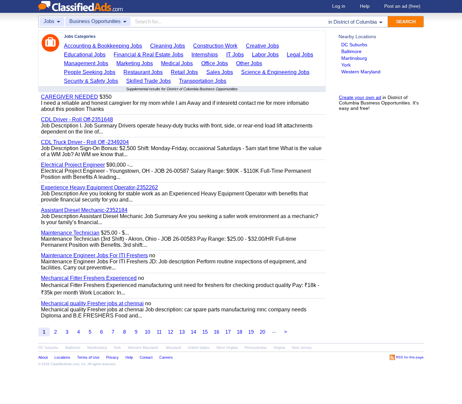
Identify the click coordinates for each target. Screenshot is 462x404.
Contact (146, 357)
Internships (204, 54)
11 (159, 332)
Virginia (279, 348)
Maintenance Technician (70, 233)
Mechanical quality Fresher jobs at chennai (92, 303)
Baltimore (351, 51)
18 (239, 332)
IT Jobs (235, 54)
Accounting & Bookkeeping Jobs (103, 46)
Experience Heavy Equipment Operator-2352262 (99, 187)
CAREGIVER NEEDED (69, 97)
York (346, 65)
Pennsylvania (256, 348)
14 (193, 332)
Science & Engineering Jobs (275, 72)
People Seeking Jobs (89, 72)
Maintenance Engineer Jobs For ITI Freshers (94, 255)
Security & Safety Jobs (91, 81)
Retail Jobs (184, 72)
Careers (166, 357)
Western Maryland (360, 71)
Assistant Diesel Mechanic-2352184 (84, 210)
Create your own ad (360, 97)
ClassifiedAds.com (65, 364)
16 (216, 332)
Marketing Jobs (134, 63)
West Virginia (227, 348)
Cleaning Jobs (167, 46)
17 (228, 332)
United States (199, 348)
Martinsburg (354, 58)
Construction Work (215, 46)
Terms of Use (88, 357)
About (43, 357)
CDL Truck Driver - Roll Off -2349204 (85, 142)
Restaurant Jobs (143, 72)
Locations (62, 357)
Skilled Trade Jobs (148, 81)
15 (205, 332)
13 (182, 332)
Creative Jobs (262, 46)
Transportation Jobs (202, 81)
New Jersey (302, 348)
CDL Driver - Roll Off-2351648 (77, 119)
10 (147, 332)
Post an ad (402, 6)
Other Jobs (249, 63)
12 (170, 332)
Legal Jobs (300, 54)
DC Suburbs (354, 44)
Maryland (173, 348)
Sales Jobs (219, 72)
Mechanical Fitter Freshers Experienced (89, 278)
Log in (338, 6)
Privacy (112, 357)
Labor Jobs (265, 54)
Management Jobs (86, 63)
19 (251, 332)
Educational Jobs (85, 54)
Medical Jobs (177, 63)
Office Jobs (214, 63)
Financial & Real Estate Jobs (148, 54)
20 (262, 332)
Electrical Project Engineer (73, 165)
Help (365, 6)
